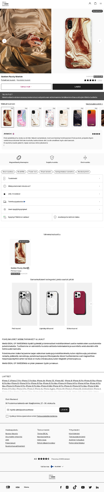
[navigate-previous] (91, 304)
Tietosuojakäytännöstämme (47, 416)
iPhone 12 (68, 386)
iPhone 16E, (59, 381)
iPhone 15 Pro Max (50, 383)
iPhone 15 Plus (36, 383)
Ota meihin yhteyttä (13, 437)
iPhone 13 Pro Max (33, 386)
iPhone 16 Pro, (78, 381)
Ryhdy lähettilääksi (76, 443)
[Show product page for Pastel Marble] (21, 117)
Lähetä (64, 409)
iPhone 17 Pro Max (29, 381)
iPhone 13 (10, 386)
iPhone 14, (62, 383)
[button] (52, 459)
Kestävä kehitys (43, 437)
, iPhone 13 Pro (19, 386)
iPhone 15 (15, 383)
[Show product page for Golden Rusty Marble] (7, 117)
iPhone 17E (50, 381)
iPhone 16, (69, 381)
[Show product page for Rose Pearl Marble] (63, 117)
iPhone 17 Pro (15, 381)
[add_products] (28, 268)
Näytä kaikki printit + (94, 104)
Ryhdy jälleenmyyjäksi (46, 443)
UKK (7, 440)
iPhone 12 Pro (58, 386)
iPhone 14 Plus (83, 383)
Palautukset (10, 443)
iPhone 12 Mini (93, 386)
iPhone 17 (6, 381)
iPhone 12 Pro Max (79, 386)
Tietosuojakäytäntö (77, 437)
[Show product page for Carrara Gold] (35, 117)
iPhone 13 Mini (46, 386)
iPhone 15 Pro (25, 383)
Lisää (78, 87)
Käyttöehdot (74, 434)
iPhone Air (41, 381)
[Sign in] (90, 3)
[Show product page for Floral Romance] (49, 117)
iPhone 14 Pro (71, 383)
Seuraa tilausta (11, 434)
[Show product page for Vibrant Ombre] (91, 117)
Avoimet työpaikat (76, 440)
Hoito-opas (41, 440)
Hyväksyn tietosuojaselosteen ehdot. (33, 416)
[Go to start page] (5, 4)
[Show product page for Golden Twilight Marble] (77, 117)
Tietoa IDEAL (42, 434)
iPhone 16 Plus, (90, 381)
